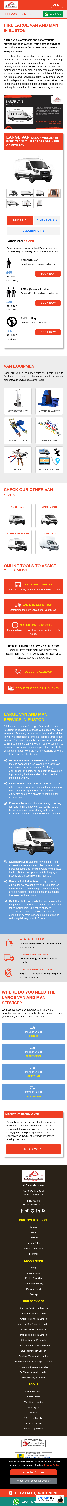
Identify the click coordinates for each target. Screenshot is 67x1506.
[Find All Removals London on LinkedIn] (38, 1211)
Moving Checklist (33, 1278)
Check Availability (33, 1391)
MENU (57, 5)
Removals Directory (33, 1283)
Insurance (33, 1253)
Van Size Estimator (33, 1402)
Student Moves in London (33, 1351)
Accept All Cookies (33, 1472)
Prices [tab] (18, 220)
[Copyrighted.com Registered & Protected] (33, 1443)
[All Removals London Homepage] (11, 5)
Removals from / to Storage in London (33, 1361)
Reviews (33, 1237)
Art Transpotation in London (33, 1372)
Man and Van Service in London (33, 1324)
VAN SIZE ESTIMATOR (33, 607)
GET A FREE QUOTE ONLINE (36, 1493)
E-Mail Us (35, 1201)
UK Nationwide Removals (33, 1340)
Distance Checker (33, 1423)
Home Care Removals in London (33, 1345)
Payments (33, 1412)
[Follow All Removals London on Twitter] (27, 1211)
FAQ (33, 1232)
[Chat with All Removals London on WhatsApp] (17, 1501)
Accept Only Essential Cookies (34, 1480)
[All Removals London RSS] (43, 1211)
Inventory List (33, 1407)
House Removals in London (33, 1313)
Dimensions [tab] (46, 220)
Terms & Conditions (33, 1248)
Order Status (33, 1396)
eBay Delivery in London (33, 1377)
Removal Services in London (33, 1308)
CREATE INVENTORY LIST (33, 629)
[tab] (13, 192)
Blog (33, 1267)
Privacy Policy (51, 1465)
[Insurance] (33, 1456)
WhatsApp (56, 14)
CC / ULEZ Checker (33, 1418)
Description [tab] (32, 231)
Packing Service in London (33, 1329)
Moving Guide (33, 1273)
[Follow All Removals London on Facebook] (21, 1211)
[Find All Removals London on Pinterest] (32, 1211)
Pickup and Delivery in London (33, 1367)
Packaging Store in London (33, 1335)
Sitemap (33, 1294)
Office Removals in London (33, 1318)
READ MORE (33, 1149)
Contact (33, 1227)
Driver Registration (33, 1428)
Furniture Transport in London (33, 1356)
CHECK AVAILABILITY (33, 587)
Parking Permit (33, 1289)
